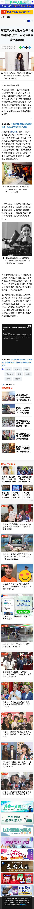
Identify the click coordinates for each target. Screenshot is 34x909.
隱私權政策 (23, 905)
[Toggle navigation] (2, 2)
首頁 (4, 6)
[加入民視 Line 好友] (17, 606)
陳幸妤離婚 (19, 6)
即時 (10, 6)
